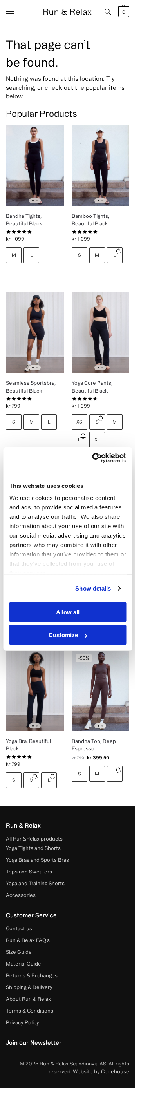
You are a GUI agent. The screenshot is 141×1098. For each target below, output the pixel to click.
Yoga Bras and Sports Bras (37, 859)
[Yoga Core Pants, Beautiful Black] (101, 332)
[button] (122, 11)
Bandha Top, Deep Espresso (94, 745)
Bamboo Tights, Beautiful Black (90, 219)
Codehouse (115, 1071)
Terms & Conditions (29, 1010)
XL (97, 439)
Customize (63, 635)
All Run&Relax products (34, 838)
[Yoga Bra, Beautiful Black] (35, 690)
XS (79, 421)
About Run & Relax (28, 999)
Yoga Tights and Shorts (33, 848)
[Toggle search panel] (108, 12)
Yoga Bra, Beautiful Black (28, 745)
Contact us (19, 928)
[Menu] (17, 12)
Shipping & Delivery (29, 987)
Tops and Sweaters (29, 871)
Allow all (68, 612)
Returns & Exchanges (32, 975)
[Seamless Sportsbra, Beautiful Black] (35, 332)
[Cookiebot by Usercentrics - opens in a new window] (94, 458)
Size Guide (19, 952)
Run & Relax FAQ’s (28, 940)
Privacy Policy (22, 1022)
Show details (93, 588)
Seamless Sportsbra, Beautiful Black (31, 386)
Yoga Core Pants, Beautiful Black (92, 386)
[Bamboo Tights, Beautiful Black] (101, 165)
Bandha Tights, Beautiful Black (24, 219)
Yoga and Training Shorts (35, 883)
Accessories (21, 895)
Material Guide (23, 963)
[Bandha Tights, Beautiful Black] (35, 165)
